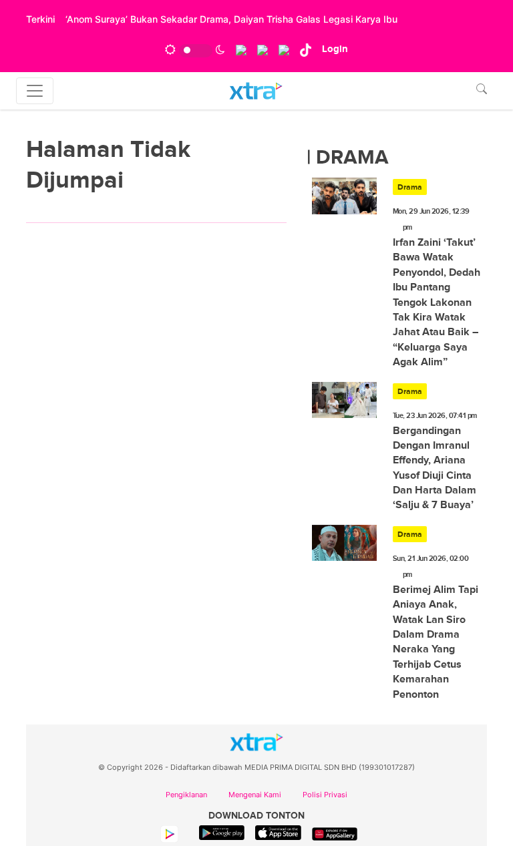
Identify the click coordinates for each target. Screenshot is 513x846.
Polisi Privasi (325, 794)
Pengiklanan (186, 794)
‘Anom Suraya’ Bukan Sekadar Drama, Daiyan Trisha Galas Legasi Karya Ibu (231, 19)
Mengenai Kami (254, 794)
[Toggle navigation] (34, 90)
